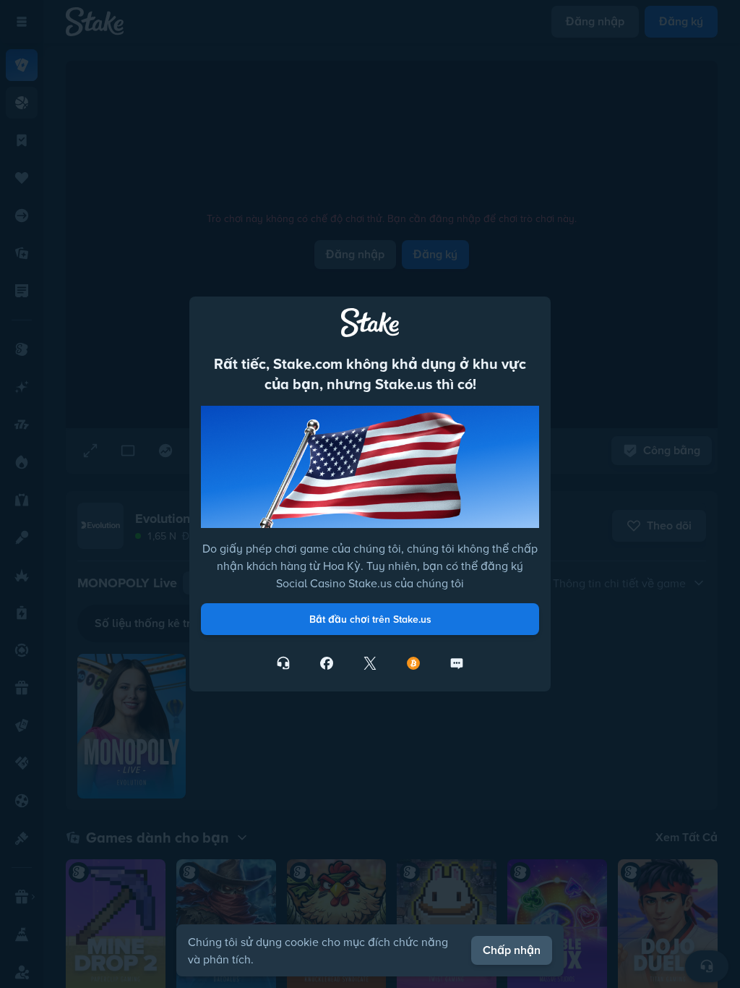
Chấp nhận (512, 950)
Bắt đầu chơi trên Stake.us (370, 619)
